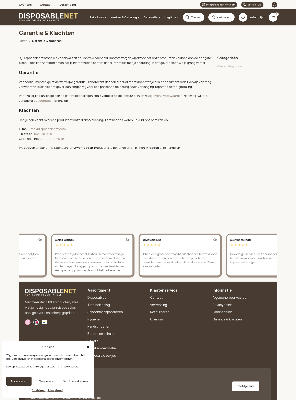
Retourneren (159, 312)
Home (23, 41)
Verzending (158, 305)
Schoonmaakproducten (105, 312)
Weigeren (46, 381)
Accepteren (18, 381)
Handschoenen (98, 326)
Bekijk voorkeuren (75, 381)
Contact (156, 297)
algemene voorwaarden (165, 96)
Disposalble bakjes (101, 355)
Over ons (157, 319)
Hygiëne (93, 319)
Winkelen (224, 17)
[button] (88, 347)
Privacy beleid (55, 390)
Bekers (92, 341)
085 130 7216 (254, 4)
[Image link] (50, 292)
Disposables (96, 297)
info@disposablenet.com (220, 4)
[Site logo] (48, 17)
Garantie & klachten (227, 319)
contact (45, 100)
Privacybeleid (223, 305)
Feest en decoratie (101, 348)
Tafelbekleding (98, 305)
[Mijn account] (274, 5)
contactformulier (52, 139)
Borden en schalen (101, 333)
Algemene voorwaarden (230, 297)
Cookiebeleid (39, 390)
